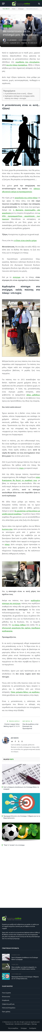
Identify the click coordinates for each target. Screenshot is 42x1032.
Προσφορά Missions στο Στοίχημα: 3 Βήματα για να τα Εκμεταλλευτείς (25, 978)
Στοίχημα (7, 26)
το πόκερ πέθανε (19, 625)
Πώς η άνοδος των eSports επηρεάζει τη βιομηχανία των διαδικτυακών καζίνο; (24, 968)
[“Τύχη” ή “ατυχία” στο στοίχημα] (21, 832)
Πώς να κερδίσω (13, 1028)
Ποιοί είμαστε (6, 993)
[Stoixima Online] (21, 3)
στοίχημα (16, 277)
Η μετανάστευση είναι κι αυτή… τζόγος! (18, 93)
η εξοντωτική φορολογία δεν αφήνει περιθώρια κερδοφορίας (21, 628)
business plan (7, 529)
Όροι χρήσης (6, 1011)
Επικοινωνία (6, 996)
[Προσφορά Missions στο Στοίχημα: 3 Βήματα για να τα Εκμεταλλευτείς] (21, 803)
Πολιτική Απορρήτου (8, 1008)
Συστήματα (32, 1028)
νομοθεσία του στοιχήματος (27, 62)
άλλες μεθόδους (33, 395)
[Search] (39, 3)
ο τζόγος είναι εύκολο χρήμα (25, 240)
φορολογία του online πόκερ (26, 198)
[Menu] (3, 3)
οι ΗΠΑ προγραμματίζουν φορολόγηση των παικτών (21, 216)
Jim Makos (13, 40)
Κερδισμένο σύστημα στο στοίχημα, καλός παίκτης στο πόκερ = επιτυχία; (19, 97)
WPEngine (27, 1024)
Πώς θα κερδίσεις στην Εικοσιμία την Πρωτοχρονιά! (30, 726)
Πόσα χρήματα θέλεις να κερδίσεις (25, 692)
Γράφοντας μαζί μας (8, 1004)
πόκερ (7, 544)
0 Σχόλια (24, 43)
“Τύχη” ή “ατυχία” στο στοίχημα (13, 845)
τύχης (21, 468)
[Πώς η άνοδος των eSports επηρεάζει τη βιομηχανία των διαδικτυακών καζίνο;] (6, 966)
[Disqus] (21, 876)
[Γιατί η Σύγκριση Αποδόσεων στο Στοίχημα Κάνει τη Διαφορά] (21, 774)
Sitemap (34, 1024)
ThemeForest (9, 1024)
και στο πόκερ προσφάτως (16, 65)
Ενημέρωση (5, 1000)
